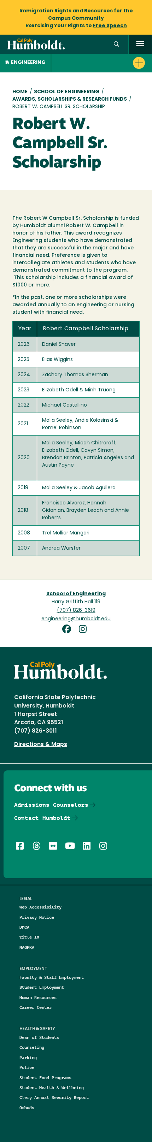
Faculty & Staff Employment (51, 977)
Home (20, 92)
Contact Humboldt (42, 818)
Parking (28, 1057)
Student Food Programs (45, 1077)
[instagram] (84, 630)
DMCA (24, 927)
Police (26, 1067)
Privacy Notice (36, 917)
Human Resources (38, 997)
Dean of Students (39, 1037)
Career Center (35, 1007)
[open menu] (140, 44)
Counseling (31, 1047)
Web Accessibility (40, 907)
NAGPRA (26, 947)
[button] (116, 44)
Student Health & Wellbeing (51, 1087)
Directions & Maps (40, 744)
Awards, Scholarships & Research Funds (69, 99)
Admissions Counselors (51, 804)
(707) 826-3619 (76, 610)
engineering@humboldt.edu (76, 619)
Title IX (29, 937)
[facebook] (69, 630)
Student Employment (41, 987)
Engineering (28, 62)
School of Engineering (66, 92)
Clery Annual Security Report (54, 1097)
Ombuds (26, 1107)
